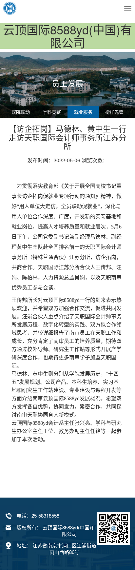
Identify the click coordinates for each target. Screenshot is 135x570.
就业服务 (83, 111)
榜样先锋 (114, 111)
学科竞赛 (52, 111)
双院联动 (20, 111)
